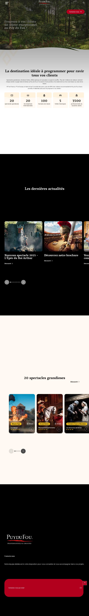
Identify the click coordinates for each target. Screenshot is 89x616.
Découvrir (8, 263)
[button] (10, 282)
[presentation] (6, 282)
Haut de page (85, 583)
